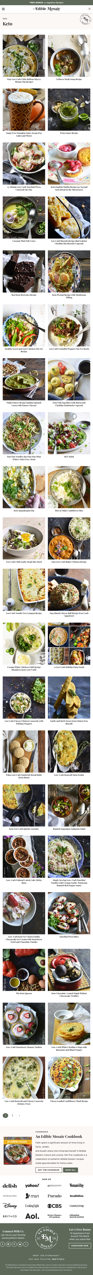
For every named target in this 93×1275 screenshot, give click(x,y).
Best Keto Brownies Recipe (24, 295)
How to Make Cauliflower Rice (69, 510)
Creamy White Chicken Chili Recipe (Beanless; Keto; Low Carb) (24, 668)
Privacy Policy (45, 1259)
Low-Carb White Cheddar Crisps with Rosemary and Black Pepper (69, 1048)
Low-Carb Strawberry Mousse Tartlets (24, 1047)
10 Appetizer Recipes (46, 2)
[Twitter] (26, 1244)
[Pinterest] (14, 1244)
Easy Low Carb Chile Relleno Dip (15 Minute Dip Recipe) (24, 80)
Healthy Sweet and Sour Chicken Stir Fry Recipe (24, 350)
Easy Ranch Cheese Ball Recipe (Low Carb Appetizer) (69, 614)
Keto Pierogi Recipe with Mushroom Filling (69, 296)
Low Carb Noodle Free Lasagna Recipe (24, 613)
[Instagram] (8, 1244)
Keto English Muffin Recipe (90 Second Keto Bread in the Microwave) (69, 188)
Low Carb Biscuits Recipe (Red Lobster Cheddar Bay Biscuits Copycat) (69, 242)
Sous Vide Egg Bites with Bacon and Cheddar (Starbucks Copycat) (69, 404)
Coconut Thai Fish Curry (24, 241)
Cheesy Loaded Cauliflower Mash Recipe (69, 1101)
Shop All (70, 1170)
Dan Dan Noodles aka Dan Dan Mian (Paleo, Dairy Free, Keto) (24, 458)
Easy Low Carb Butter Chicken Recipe (69, 561)
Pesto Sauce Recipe (69, 133)
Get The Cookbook (49, 1170)
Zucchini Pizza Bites (69, 936)
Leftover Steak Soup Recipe (69, 79)
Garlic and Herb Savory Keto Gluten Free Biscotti (69, 722)
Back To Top (57, 1259)
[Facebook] (2, 1244)
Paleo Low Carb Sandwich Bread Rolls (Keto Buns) (24, 776)
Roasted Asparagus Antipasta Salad (69, 829)
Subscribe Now (80, 1246)
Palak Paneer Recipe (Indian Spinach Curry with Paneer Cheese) (24, 404)
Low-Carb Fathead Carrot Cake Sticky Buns (24, 881)
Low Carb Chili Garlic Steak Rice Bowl (24, 561)
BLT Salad (69, 456)
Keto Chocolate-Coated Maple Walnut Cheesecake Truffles (69, 994)
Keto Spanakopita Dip (24, 510)
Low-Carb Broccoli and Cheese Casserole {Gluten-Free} (24, 1102)
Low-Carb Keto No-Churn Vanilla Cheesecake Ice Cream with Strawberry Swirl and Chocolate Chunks (24, 939)
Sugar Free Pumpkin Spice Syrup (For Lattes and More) (24, 134)
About (36, 1259)
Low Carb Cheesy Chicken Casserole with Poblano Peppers (24, 722)
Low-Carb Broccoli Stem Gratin (69, 775)
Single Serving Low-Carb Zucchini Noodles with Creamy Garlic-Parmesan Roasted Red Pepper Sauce (69, 883)
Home (5, 18)
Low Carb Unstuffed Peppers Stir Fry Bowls (69, 348)
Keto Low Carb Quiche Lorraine (24, 829)
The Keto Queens (24, 993)
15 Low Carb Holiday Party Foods (69, 667)
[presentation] (24, 56)
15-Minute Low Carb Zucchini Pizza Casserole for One (24, 188)
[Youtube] (20, 1244)
